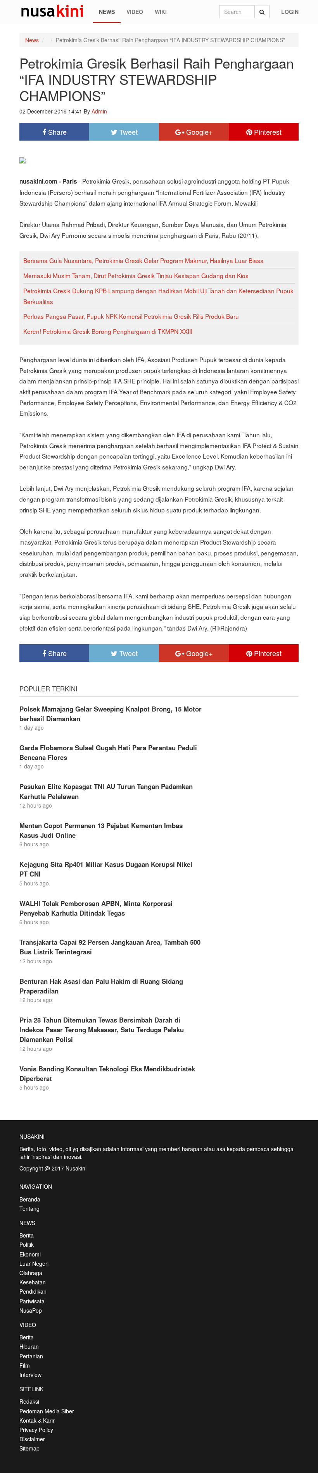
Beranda (29, 1199)
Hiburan (29, 1346)
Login (290, 11)
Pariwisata (32, 1301)
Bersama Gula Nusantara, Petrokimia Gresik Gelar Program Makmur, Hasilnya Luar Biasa (143, 260)
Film (24, 1365)
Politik (26, 1244)
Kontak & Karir (37, 1420)
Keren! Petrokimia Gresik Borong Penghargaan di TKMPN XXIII (107, 331)
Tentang (29, 1208)
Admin (99, 111)
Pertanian (31, 1356)
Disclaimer (32, 1439)
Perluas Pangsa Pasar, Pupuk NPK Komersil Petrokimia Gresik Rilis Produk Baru (131, 316)
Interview (30, 1374)
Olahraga (30, 1273)
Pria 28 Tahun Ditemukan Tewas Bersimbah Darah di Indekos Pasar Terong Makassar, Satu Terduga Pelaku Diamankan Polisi (101, 1029)
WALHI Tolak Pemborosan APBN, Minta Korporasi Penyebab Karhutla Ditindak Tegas (96, 908)
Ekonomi (30, 1254)
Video (134, 11)
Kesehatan (32, 1282)
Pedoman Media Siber (46, 1411)
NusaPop (30, 1310)
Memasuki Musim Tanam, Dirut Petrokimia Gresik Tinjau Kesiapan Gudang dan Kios (136, 275)
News (107, 11)
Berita (26, 1235)
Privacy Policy (36, 1429)
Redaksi (29, 1401)
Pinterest (267, 132)
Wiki (161, 11)
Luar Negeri (33, 1263)
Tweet (128, 132)
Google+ (198, 132)
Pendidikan (33, 1291)
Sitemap (29, 1448)
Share (56, 132)
